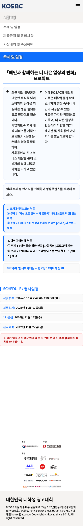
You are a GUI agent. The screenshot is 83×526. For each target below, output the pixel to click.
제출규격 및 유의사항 (18, 35)
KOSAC (12, 6)
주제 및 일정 (12, 27)
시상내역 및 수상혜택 (18, 44)
